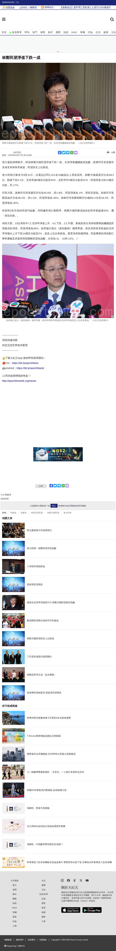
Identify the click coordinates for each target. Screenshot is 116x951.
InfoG (74, 32)
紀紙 (44, 899)
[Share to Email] (75, 152)
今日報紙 (15, 880)
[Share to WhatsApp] (71, 152)
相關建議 (8, 940)
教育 (44, 908)
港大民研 (67, 513)
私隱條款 (43, 940)
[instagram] (62, 880)
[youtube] (87, 880)
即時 (27, 32)
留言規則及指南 (5, 498)
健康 (105, 32)
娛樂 (44, 912)
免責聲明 (31, 940)
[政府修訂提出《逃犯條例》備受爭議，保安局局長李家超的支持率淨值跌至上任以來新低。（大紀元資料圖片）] (58, 281)
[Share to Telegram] (67, 152)
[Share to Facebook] (60, 152)
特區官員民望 (37, 513)
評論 (90, 32)
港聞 (42, 32)
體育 (44, 903)
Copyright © (56, 940)
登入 (54, 506)
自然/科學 (43, 894)
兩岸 (50, 32)
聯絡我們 (19, 940)
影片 (15, 885)
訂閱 (70, 506)
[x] (81, 880)
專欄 (82, 32)
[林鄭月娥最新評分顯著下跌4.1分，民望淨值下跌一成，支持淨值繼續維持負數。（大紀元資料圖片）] (58, 101)
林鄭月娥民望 (53, 513)
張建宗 (24, 513)
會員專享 (17, 32)
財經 (66, 32)
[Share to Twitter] (63, 152)
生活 (98, 32)
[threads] (75, 880)
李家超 (13, 513)
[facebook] (68, 880)
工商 (44, 921)
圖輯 (44, 917)
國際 (58, 32)
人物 (15, 926)
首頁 (4, 32)
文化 (113, 32)
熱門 (34, 32)
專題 (15, 917)
